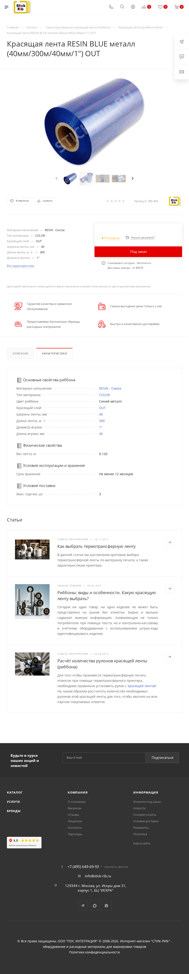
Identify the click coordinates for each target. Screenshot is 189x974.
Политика (140, 834)
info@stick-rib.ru (98, 876)
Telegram (83, 906)
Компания (78, 792)
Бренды (14, 811)
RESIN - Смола (110, 388)
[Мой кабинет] (133, 7)
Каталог (15, 792)
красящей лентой (142, 686)
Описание (20, 353)
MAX (95, 906)
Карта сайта (141, 843)
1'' (100, 427)
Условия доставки (146, 821)
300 (102, 421)
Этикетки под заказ (147, 802)
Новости (139, 808)
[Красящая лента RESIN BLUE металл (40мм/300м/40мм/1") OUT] (94, 121)
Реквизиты (141, 827)
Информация (145, 792)
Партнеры (75, 834)
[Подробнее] (169, 542)
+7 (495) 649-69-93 (83, 867)
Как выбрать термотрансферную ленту (96, 546)
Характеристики (54, 353)
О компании (77, 802)
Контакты (75, 827)
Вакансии (74, 808)
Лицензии (75, 821)
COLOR (104, 395)
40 (101, 414)
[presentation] (55, 178)
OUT (102, 408)
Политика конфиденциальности (94, 952)
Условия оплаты (144, 815)
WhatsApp (106, 906)
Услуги (13, 802)
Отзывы (73, 815)
